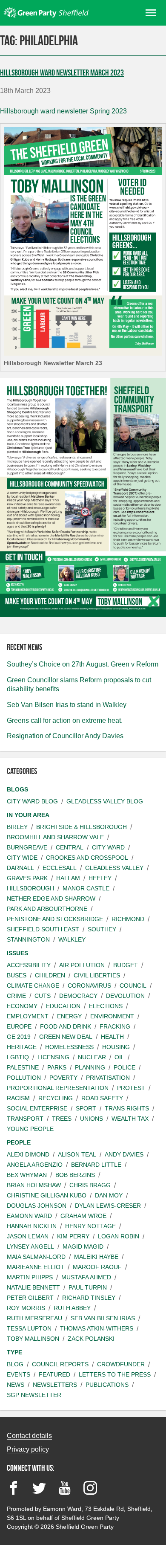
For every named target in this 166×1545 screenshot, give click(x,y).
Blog (15, 1364)
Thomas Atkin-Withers (96, 1328)
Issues (17, 953)
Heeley (100, 878)
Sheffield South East (43, 929)
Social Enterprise (37, 1108)
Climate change (33, 985)
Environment (112, 1016)
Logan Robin (118, 1236)
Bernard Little (96, 1164)
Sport (86, 1108)
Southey (102, 929)
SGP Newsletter (34, 1394)
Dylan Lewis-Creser (108, 1205)
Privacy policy (28, 1449)
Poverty (63, 1077)
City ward (108, 847)
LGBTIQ (18, 1057)
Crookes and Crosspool (87, 857)
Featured (54, 1374)
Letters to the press (115, 1374)
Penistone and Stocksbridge (55, 919)
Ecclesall (60, 867)
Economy (22, 1006)
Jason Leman (28, 1236)
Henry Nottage (90, 1226)
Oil (119, 1057)
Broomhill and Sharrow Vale (55, 837)
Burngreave (27, 847)
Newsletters (55, 1384)
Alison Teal (77, 1154)
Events (18, 1374)
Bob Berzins (75, 1174)
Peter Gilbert (30, 1297)
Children (50, 975)
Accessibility (29, 965)
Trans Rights (127, 1108)
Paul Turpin (88, 1287)
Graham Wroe (83, 1215)
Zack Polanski (91, 1338)
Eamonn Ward (29, 1215)
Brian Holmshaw (34, 1185)
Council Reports (60, 1364)
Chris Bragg (90, 1185)
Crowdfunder (121, 1364)
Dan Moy (109, 1195)
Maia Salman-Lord (36, 1256)
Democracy (78, 995)
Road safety (102, 1098)
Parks (56, 1067)
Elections (106, 1006)
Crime (16, 995)
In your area (28, 815)
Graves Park (27, 878)
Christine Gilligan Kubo (46, 1195)
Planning (90, 1067)
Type (14, 1352)
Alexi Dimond (28, 1154)
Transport (25, 1118)
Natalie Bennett (33, 1287)
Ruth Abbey (72, 1307)
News (15, 1384)
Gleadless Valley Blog (104, 801)
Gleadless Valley (114, 867)
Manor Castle (86, 888)
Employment (28, 1016)
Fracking (115, 1026)
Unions (91, 1118)
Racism (18, 1098)
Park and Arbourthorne (47, 908)
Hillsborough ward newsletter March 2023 (62, 72)
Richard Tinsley (88, 1297)
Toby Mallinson (33, 1338)
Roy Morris (26, 1307)
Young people (30, 1128)
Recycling (55, 1098)
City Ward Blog (32, 801)
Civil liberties (97, 975)
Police (124, 1067)
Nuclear (92, 1057)
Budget (125, 965)
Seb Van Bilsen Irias (103, 1318)
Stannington (28, 939)
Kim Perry (73, 1236)
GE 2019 (19, 1036)
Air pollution (82, 965)
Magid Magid (83, 1246)
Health (112, 1036)
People (19, 1142)
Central (69, 847)
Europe (19, 1026)
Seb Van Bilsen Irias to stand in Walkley (66, 704)
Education (63, 1006)
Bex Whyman (27, 1174)
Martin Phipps (30, 1277)
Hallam (68, 878)
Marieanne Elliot (35, 1267)
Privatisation (108, 1077)
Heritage (22, 1047)
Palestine (23, 1067)
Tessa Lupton (29, 1328)
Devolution (125, 995)
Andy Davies (124, 1154)
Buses (16, 975)
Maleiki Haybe (96, 1256)
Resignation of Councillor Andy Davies (65, 735)
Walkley (72, 939)
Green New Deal (65, 1036)
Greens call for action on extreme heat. (65, 720)
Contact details (29, 1435)
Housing (116, 1047)
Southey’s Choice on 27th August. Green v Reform (82, 664)
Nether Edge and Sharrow (51, 898)
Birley (17, 826)
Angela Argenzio (35, 1164)
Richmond (128, 919)
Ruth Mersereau (34, 1318)
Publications (107, 1384)
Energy (69, 1016)
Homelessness (69, 1047)
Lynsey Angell (30, 1246)
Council (133, 985)
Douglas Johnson (36, 1205)
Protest (131, 1087)
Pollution (24, 1077)
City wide (22, 857)
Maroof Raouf (97, 1267)
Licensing (53, 1057)
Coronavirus (89, 985)
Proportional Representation (58, 1087)
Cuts (42, 995)
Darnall (20, 867)
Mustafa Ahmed (86, 1277)
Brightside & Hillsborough (81, 826)
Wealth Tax (130, 1118)
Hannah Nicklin (32, 1226)
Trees (62, 1118)
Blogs (17, 789)
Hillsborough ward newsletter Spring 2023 (63, 111)
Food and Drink (65, 1026)
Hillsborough (30, 888)
